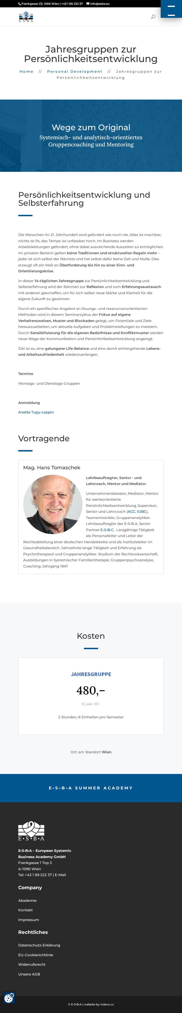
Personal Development (75, 71)
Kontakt (25, 910)
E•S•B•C (107, 530)
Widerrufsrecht (32, 964)
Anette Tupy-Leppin (36, 412)
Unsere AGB (29, 974)
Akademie (27, 900)
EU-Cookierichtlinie (35, 955)
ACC (131, 511)
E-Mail (60, 875)
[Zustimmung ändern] (9, 997)
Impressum (28, 919)
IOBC (141, 511)
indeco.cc (107, 1004)
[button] (171, 9)
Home (27, 71)
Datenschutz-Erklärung (39, 945)
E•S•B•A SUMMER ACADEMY (91, 788)
